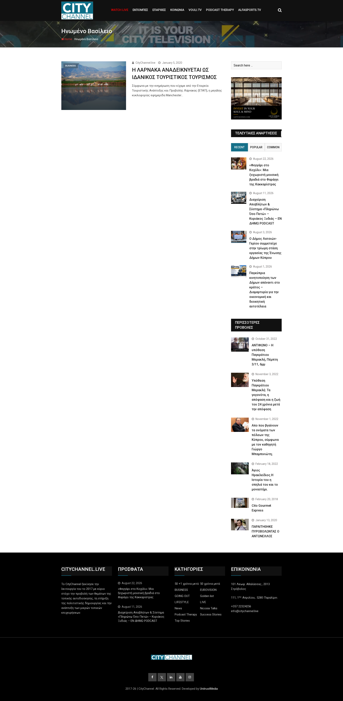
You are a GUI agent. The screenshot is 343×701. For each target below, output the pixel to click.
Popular (256, 147)
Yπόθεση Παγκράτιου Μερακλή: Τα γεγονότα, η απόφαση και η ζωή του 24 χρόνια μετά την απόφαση (266, 395)
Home (68, 39)
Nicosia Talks (208, 608)
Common (273, 147)
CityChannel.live (145, 62)
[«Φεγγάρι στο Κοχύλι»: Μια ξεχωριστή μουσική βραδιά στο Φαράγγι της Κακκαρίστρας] (238, 163)
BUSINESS (181, 590)
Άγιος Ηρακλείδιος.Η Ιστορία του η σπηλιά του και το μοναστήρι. (265, 479)
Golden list (207, 596)
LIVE (203, 602)
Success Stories (211, 614)
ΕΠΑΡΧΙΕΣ (159, 10)
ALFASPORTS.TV (249, 10)
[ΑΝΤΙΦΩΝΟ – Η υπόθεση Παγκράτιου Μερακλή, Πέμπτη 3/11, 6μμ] (240, 344)
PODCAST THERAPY (220, 10)
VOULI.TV (195, 10)
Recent (239, 147)
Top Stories (182, 620)
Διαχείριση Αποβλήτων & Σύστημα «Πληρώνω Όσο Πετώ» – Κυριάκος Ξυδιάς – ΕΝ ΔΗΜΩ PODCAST (141, 617)
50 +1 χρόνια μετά (187, 583)
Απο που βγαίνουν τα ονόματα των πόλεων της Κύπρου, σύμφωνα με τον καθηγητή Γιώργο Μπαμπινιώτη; (265, 440)
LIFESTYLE (182, 602)
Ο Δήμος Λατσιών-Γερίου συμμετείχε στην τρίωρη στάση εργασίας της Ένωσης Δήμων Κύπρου (265, 248)
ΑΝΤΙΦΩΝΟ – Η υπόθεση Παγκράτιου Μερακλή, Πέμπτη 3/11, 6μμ (265, 354)
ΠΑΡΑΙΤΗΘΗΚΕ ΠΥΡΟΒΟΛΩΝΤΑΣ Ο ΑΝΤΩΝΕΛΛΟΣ (265, 531)
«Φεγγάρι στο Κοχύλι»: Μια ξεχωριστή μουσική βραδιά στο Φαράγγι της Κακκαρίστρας (263, 174)
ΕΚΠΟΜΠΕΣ (140, 10)
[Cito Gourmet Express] (240, 503)
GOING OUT (182, 596)
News (178, 608)
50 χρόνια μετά (210, 583)
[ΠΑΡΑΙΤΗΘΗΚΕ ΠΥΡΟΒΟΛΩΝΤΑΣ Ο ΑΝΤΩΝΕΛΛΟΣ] (240, 524)
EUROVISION (208, 590)
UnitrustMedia (209, 688)
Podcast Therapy (186, 614)
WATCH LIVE (119, 10)
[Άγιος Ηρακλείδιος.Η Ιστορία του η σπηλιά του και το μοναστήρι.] (240, 468)
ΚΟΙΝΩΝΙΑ (177, 10)
